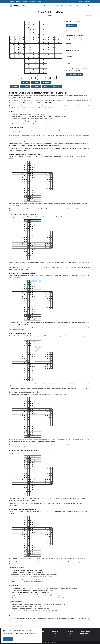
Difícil (55, 637)
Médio (55, 635)
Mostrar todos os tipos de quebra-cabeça (85, 633)
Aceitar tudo (8, 639)
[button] (88, 6)
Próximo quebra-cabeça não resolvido (77, 68)
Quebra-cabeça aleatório (73, 70)
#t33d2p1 (50, 15)
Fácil (55, 633)
